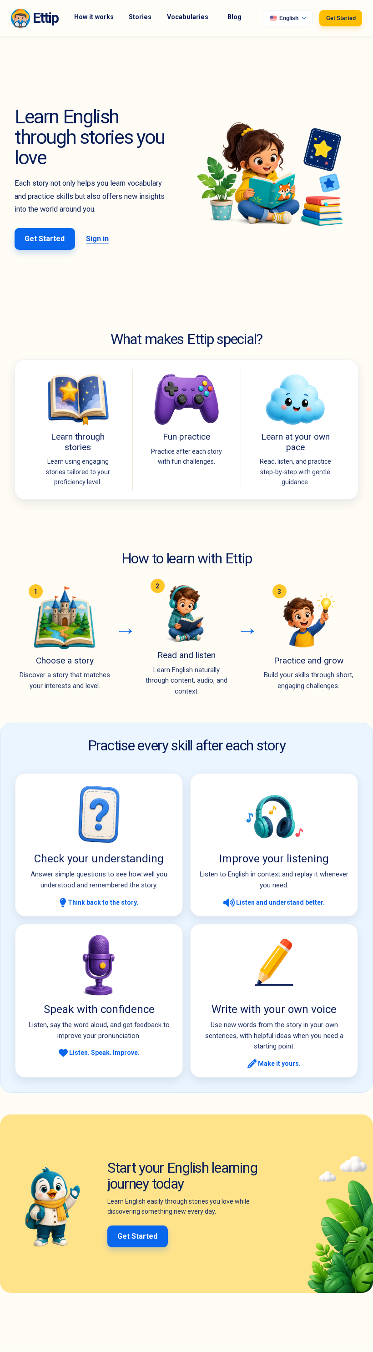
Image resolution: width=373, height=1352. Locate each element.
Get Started (341, 18)
